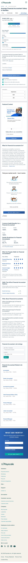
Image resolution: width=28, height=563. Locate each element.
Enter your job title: (14, 207)
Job (6, 6)
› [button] (23, 117)
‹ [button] (4, 117)
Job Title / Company (8, 347)
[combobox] (14, 65)
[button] (3, 12)
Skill (14, 94)
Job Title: (7, 440)
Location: (4, 63)
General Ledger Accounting (8, 293)
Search (6, 357)
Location (5, 352)
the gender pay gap (9, 246)
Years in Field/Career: (7, 69)
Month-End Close (6, 263)
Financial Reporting (7, 259)
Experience (13, 91)
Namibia (2, 6)
